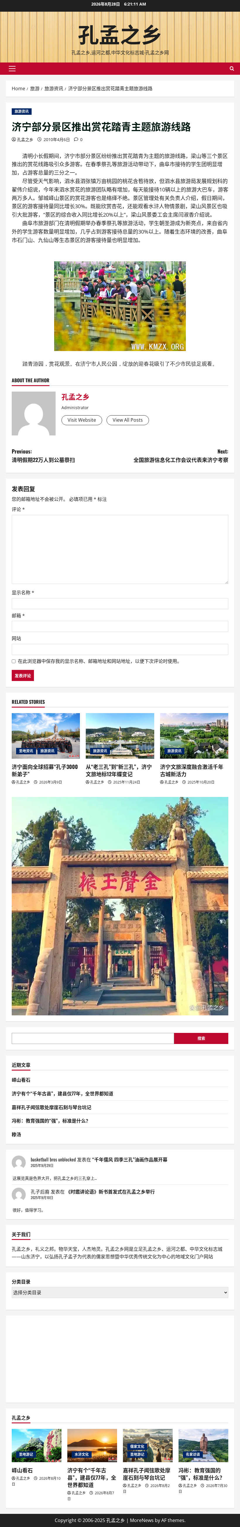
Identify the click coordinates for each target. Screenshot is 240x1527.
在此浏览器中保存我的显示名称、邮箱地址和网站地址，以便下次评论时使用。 (100, 661)
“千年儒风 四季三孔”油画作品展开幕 (129, 1159)
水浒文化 (82, 1454)
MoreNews (142, 1520)
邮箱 (18, 615)
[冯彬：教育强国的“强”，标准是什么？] (203, 1445)
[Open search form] (232, 68)
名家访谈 (193, 1454)
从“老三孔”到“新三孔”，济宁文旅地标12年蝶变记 (119, 770)
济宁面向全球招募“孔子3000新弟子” (45, 770)
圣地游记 (26, 1454)
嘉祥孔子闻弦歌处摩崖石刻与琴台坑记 (51, 1107)
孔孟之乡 (120, 33)
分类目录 (21, 1281)
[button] (12, 68)
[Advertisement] (56, 1357)
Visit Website (82, 420)
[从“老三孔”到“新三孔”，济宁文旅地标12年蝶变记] (120, 736)
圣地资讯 (26, 750)
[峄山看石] (36, 1445)
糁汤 (16, 1134)
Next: (180, 455)
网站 (16, 638)
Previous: (43, 455)
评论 (18, 509)
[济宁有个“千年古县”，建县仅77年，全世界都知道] (92, 1445)
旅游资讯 (22, 111)
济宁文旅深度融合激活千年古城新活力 (191, 770)
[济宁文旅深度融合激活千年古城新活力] (194, 736)
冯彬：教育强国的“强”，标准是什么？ (51, 1120)
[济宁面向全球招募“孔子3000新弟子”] (46, 736)
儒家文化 (137, 1446)
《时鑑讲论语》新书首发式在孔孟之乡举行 (110, 1191)
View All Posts (128, 420)
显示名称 (23, 592)
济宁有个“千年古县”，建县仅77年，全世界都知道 (62, 1093)
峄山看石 (21, 1079)
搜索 (201, 1038)
